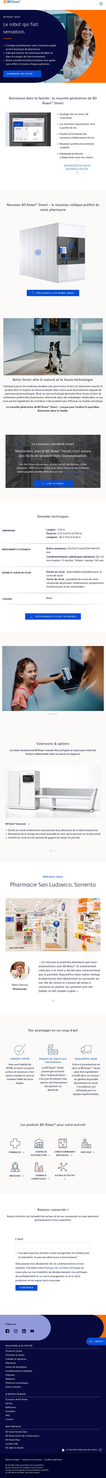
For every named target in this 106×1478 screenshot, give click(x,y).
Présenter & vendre (15, 1355)
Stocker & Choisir (14, 1351)
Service (9, 1403)
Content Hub (12, 1444)
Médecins (10, 1379)
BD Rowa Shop (13, 1440)
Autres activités (13, 1387)
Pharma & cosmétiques (17, 1383)
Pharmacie (11, 1363)
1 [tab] (50, 714)
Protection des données (32, 1460)
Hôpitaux (10, 1375)
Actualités (10, 1411)
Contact (9, 1419)
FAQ (8, 1415)
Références (11, 1407)
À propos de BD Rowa (16, 1399)
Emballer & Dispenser (16, 1359)
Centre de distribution (16, 1367)
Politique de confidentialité (60, 1268)
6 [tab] (58, 714)
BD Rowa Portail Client (16, 1432)
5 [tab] (56, 714)
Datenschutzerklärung (75, 472)
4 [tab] (55, 714)
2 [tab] (52, 714)
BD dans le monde (14, 1448)
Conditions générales (53, 1460)
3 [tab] (53, 714)
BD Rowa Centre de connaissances (22, 1436)
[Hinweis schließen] (100, 1450)
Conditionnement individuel (19, 1371)
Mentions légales (13, 1460)
